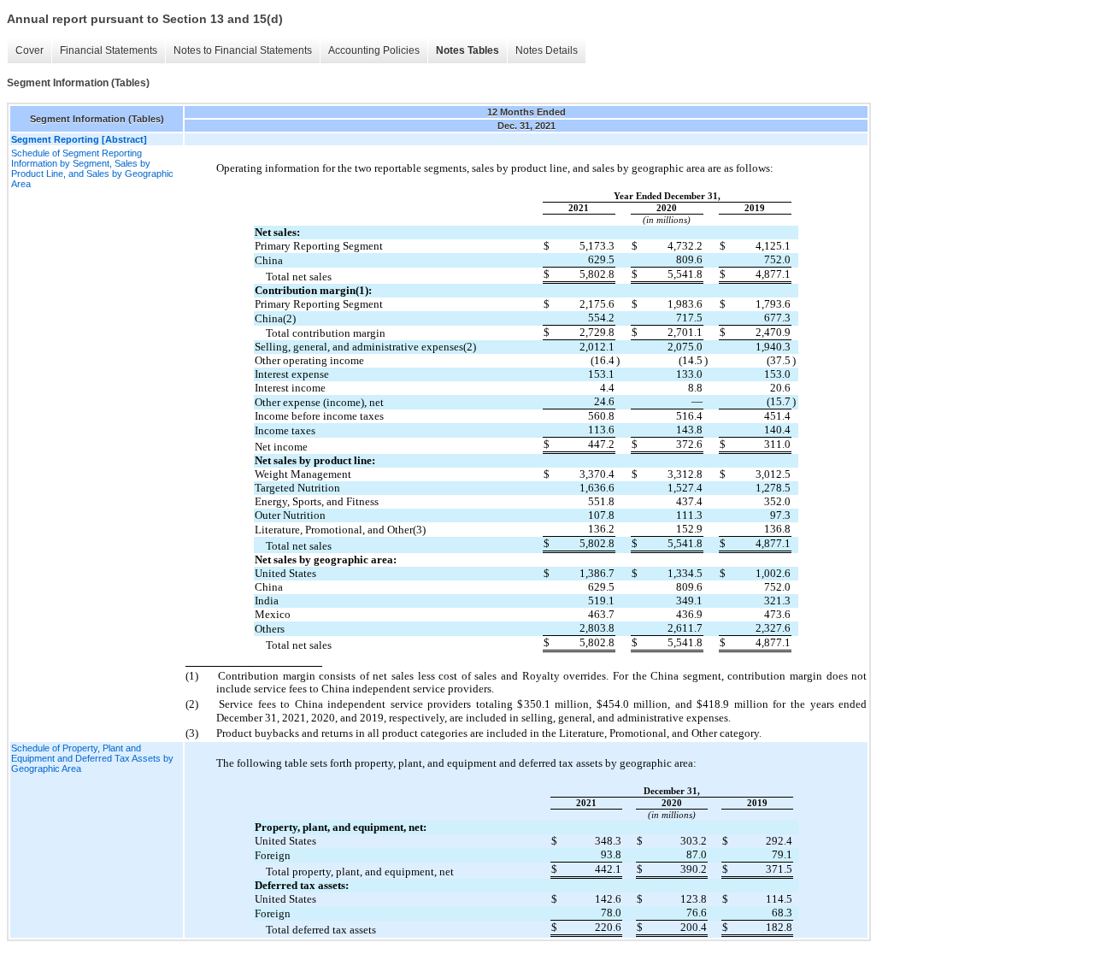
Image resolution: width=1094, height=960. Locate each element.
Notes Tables (467, 50)
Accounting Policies (374, 50)
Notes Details (546, 50)
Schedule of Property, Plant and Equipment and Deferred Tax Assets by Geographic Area (92, 758)
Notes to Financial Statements (243, 50)
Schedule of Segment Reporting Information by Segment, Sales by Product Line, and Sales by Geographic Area (92, 168)
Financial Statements (108, 50)
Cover (29, 50)
